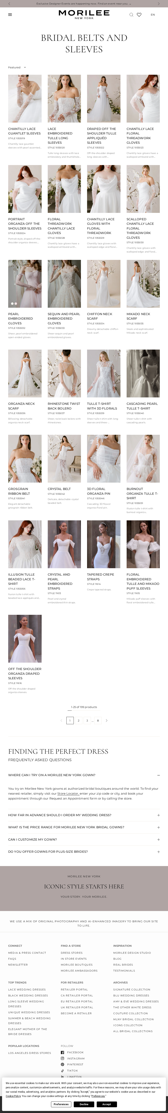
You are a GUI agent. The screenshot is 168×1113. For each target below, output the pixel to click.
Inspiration (122, 945)
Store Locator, (68, 793)
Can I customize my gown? (32, 839)
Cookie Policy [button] (13, 1096)
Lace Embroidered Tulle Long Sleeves (60, 136)
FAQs (12, 958)
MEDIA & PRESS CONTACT (27, 952)
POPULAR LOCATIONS (23, 1046)
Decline (84, 1104)
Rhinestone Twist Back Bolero (64, 406)
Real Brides (123, 964)
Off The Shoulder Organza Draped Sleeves (24, 673)
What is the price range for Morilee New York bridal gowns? (66, 827)
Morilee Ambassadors (79, 970)
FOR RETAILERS (72, 982)
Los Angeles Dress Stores (29, 1052)
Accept (106, 1104)
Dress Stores (72, 952)
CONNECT (15, 945)
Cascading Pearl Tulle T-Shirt (142, 406)
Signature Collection (131, 989)
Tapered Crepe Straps (100, 577)
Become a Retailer (76, 1013)
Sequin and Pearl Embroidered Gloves (64, 318)
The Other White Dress (132, 1007)
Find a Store (71, 945)
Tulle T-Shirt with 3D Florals (102, 406)
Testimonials (124, 970)
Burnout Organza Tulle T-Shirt (142, 493)
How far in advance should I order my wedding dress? (60, 815)
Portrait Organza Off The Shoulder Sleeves (24, 223)
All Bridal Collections (132, 1031)
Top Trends (17, 982)
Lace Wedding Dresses (27, 989)
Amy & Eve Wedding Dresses (136, 1001)
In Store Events (74, 958)
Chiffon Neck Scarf (99, 316)
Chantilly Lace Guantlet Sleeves (24, 131)
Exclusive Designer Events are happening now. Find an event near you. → (83, 3)
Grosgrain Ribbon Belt (19, 491)
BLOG (117, 958)
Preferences (61, 1104)
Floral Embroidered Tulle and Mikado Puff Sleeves (143, 581)
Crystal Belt (59, 489)
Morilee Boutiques (77, 964)
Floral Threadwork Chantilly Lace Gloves (61, 226)
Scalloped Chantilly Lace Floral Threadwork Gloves (140, 228)
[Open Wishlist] (139, 16)
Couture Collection (130, 1013)
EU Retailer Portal (77, 1001)
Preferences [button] (98, 1096)
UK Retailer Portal (77, 1007)
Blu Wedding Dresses (131, 995)
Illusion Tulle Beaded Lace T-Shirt (21, 579)
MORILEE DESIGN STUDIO (132, 952)
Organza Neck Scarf (21, 406)
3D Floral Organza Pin (98, 491)
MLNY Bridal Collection (133, 1019)
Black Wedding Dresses (28, 995)
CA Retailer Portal (77, 995)
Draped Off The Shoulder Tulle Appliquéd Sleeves (101, 136)
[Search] (131, 14)
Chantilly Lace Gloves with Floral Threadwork (101, 226)
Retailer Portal (74, 989)
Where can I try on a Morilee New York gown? (51, 775)
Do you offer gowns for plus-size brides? (48, 852)
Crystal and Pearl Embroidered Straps (60, 581)
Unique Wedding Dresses (29, 1012)
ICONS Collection (128, 1025)
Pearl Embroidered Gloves (20, 318)
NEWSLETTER (18, 964)
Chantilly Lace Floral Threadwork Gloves (140, 136)
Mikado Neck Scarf (138, 316)
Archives (120, 982)
